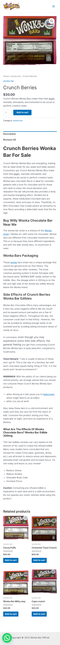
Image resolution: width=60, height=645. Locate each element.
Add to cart (22, 112)
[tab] (30, 134)
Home (6, 76)
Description (9, 134)
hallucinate (48, 394)
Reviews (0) (9, 139)
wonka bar (16, 76)
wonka (13, 262)
